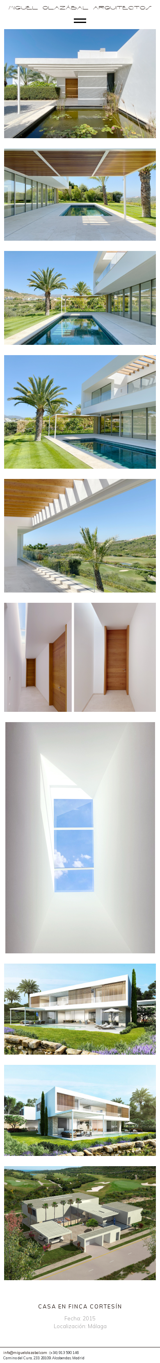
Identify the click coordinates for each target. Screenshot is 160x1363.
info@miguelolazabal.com (25, 1352)
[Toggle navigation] (80, 21)
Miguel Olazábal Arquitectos (80, 8)
